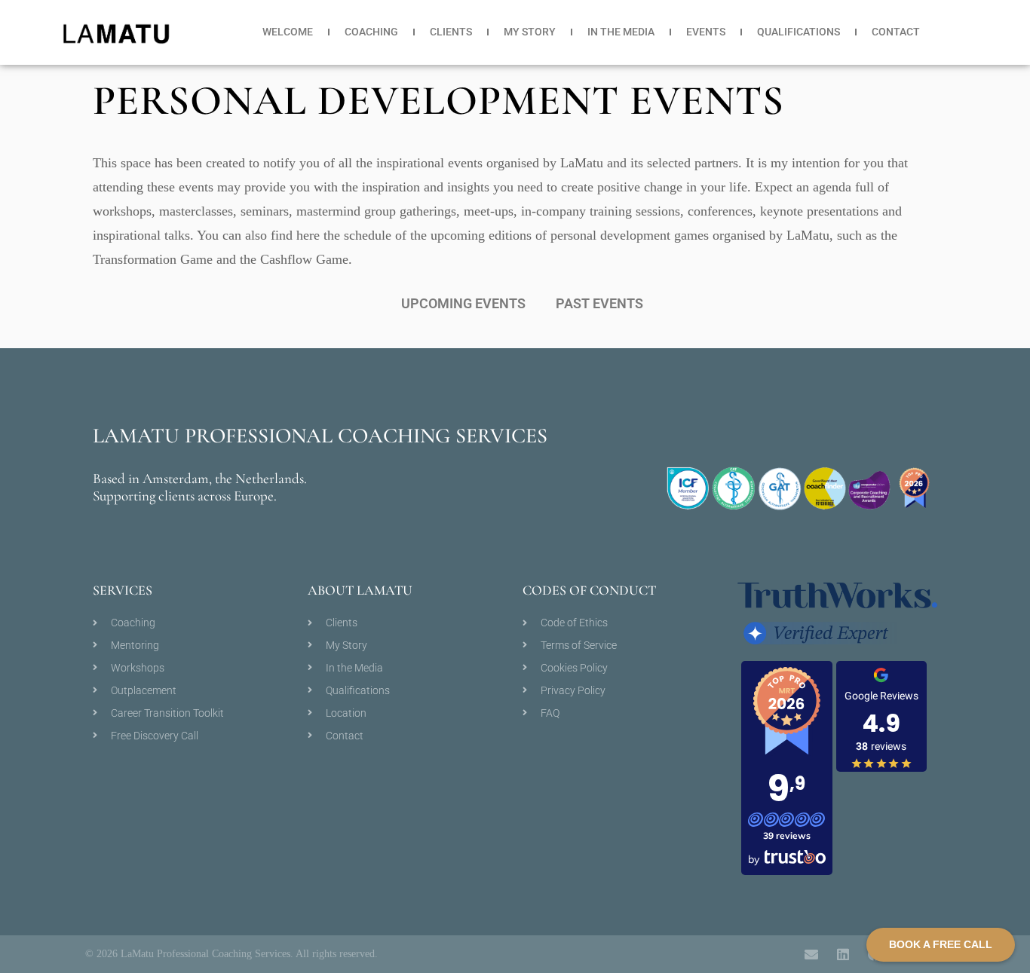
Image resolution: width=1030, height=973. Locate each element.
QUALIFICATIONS (798, 32)
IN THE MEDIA (620, 32)
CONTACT (896, 32)
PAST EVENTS (599, 303)
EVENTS (705, 32)
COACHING (371, 32)
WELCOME (287, 32)
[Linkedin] (843, 954)
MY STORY (530, 32)
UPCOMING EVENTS (463, 303)
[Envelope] (811, 954)
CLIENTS (451, 32)
